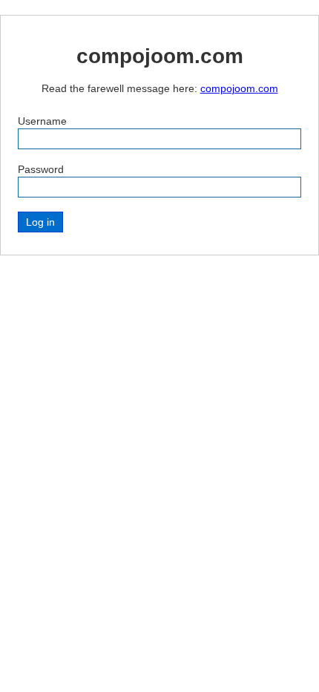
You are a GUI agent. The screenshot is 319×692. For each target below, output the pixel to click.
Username (42, 121)
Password (41, 169)
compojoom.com (239, 88)
